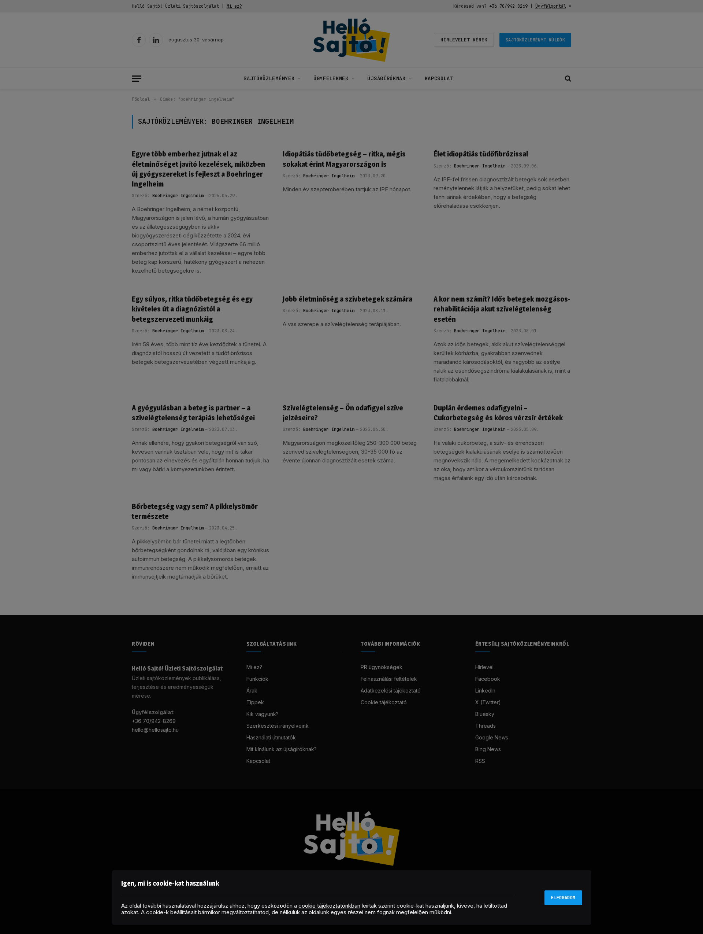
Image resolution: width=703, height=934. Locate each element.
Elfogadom (563, 898)
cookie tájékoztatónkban (329, 905)
